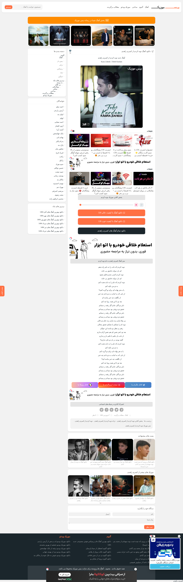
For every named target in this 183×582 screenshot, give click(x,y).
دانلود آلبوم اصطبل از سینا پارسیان (98, 548)
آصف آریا (60, 130)
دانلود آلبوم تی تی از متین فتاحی (99, 555)
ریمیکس (60, 69)
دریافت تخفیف (165, 566)
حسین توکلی (58, 168)
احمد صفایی (59, 122)
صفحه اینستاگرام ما (110, 385)
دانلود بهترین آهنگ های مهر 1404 (51, 216)
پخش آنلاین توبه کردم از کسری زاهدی (130, 421)
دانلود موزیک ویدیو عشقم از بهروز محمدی (55, 545)
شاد (61, 73)
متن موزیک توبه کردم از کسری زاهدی (138, 426)
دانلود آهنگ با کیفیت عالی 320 (110, 213)
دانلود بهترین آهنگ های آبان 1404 (51, 212)
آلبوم (141, 7)
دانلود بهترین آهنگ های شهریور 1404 (50, 220)
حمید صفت (59, 172)
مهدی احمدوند (58, 183)
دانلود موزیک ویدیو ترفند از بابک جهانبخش (55, 548)
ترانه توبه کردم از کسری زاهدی (104, 421)
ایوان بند (60, 114)
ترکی (61, 65)
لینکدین (111, 410)
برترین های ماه (58, 80)
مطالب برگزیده (113, 7)
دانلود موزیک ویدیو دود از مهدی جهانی (56, 552)
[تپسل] (70, 158)
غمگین (60, 76)
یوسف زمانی (58, 176)
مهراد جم (60, 187)
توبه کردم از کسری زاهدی (84, 421)
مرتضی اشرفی (57, 191)
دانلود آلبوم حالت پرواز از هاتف (99, 552)
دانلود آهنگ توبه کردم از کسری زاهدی (136, 51)
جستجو (8, 7)
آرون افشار (59, 126)
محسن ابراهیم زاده (56, 199)
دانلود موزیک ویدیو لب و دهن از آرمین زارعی (53, 541)
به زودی (59, 83)
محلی (55, 89)
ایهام (61, 118)
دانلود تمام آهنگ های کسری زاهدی (111, 231)
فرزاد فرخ (59, 153)
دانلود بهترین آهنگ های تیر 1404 (52, 227)
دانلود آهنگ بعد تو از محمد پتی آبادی (142, 548)
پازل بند (60, 145)
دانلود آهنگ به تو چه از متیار (145, 559)
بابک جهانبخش (58, 134)
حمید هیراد (59, 164)
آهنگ (147, 7)
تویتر (116, 410)
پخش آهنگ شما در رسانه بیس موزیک (89, 20)
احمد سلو (59, 107)
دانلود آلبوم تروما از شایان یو (100, 559)
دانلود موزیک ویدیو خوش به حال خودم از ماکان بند (52, 555)
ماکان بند (60, 180)
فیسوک (121, 410)
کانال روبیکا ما (83, 385)
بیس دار (60, 61)
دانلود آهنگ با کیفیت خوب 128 (110, 221)
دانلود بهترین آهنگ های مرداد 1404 (51, 223)
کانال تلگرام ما (136, 385)
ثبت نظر (149, 527)
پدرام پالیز (59, 141)
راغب (61, 157)
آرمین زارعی (58, 110)
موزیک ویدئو (125, 7)
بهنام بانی (60, 137)
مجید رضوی (59, 195)
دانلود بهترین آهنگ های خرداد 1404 (50, 231)
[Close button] (179, 536)
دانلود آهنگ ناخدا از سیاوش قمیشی (142, 562)
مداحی (134, 7)
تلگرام (101, 410)
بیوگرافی (55, 87)
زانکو (61, 160)
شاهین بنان (59, 149)
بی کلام (58, 85)
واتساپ (106, 410)
